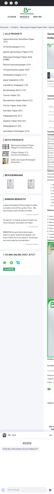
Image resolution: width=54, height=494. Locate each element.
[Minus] (50, 435)
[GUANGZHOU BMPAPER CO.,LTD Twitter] (11, 3)
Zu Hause (12, 17)
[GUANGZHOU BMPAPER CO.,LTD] (27, 11)
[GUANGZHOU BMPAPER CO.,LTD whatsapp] (13, 262)
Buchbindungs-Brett (12, 90)
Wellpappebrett (10, 126)
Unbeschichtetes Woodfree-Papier (18, 39)
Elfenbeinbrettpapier (12, 75)
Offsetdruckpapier (11, 47)
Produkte (24, 17)
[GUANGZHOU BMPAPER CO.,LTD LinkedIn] (16, 3)
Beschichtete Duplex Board (15, 100)
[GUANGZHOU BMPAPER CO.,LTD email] (6, 262)
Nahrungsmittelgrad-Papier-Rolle (33, 27)
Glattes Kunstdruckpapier (14, 64)
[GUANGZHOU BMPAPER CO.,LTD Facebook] (6, 3)
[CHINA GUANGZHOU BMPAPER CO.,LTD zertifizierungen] (10, 184)
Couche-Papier (9, 95)
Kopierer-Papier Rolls (12, 121)
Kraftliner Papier (10, 111)
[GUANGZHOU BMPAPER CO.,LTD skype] (19, 262)
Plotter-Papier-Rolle (12, 105)
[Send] (50, 490)
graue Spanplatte (10, 80)
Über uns (37, 17)
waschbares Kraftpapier (13, 131)
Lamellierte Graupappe (13, 85)
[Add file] (3, 490)
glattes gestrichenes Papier (15, 52)
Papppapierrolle (10, 116)
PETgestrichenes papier (13, 70)
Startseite (4, 27)
